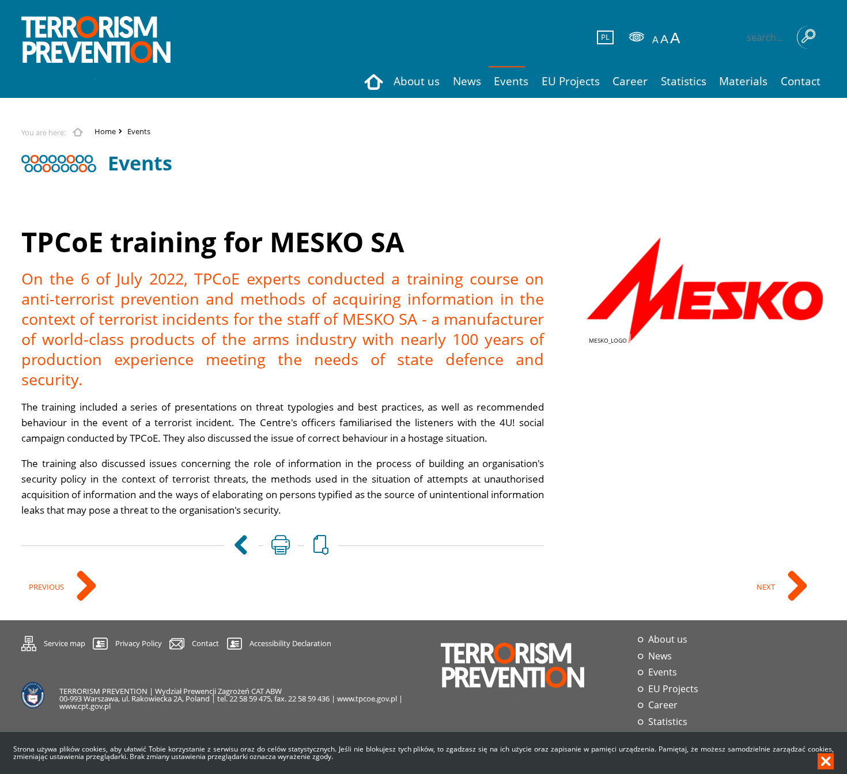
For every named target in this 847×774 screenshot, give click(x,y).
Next (764, 585)
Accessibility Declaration (290, 643)
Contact (205, 643)
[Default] (655, 40)
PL (604, 37)
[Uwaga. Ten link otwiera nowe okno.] (280, 545)
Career (663, 705)
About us (667, 639)
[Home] (96, 49)
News (660, 656)
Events (138, 131)
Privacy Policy (138, 643)
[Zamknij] (826, 761)
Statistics (667, 722)
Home (105, 131)
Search (808, 37)
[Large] (675, 38)
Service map (53, 641)
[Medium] (664, 38)
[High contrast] (636, 37)
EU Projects (673, 689)
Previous (45, 585)
